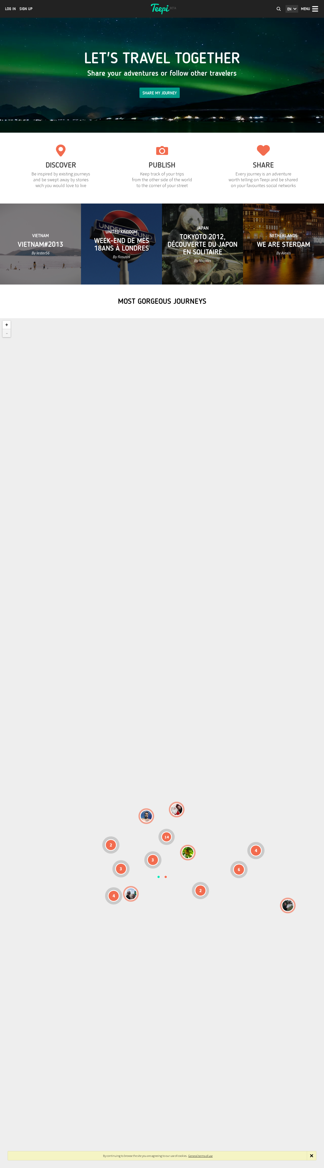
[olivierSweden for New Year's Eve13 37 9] (176, 809)
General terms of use (200, 1156)
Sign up (25, 9)
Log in (10, 9)
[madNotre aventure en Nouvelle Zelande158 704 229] (287, 905)
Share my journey (160, 93)
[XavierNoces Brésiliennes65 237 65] (131, 894)
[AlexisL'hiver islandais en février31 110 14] (146, 816)
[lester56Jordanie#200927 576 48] (187, 852)
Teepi (162, 9)
